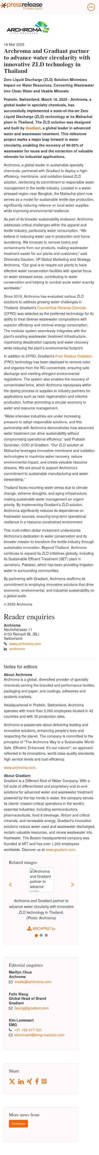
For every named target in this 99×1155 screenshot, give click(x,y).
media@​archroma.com (32, 981)
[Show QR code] (44, 1082)
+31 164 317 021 (28, 1029)
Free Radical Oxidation (73, 356)
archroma (17, 648)
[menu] (91, 7)
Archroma (18, 1123)
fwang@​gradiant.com (31, 1007)
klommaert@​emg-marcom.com (39, 1034)
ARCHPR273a (43, 928)
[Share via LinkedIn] (21, 1082)
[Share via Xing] (30, 1082)
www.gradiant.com (60, 849)
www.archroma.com (25, 643)
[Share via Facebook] (37, 1082)
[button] (10, 884)
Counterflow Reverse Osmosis (61, 307)
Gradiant (33, 127)
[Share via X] (12, 1081)
